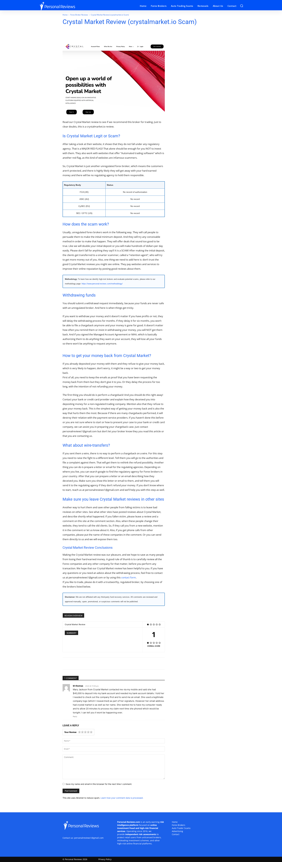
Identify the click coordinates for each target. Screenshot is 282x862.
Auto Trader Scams (181, 828)
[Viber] (103, 34)
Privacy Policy (104, 859)
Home (65, 15)
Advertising (177, 831)
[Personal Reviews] (64, 6)
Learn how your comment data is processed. (122, 798)
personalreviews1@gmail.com (89, 837)
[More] (117, 34)
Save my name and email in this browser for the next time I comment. (99, 784)
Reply (75, 716)
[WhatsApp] (83, 34)
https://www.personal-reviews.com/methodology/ (102, 284)
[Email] (90, 34)
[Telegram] (97, 34)
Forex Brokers (178, 825)
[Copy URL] (110, 34)
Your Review (70, 732)
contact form (128, 577)
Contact (175, 834)
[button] (241, 5)
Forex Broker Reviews (79, 15)
